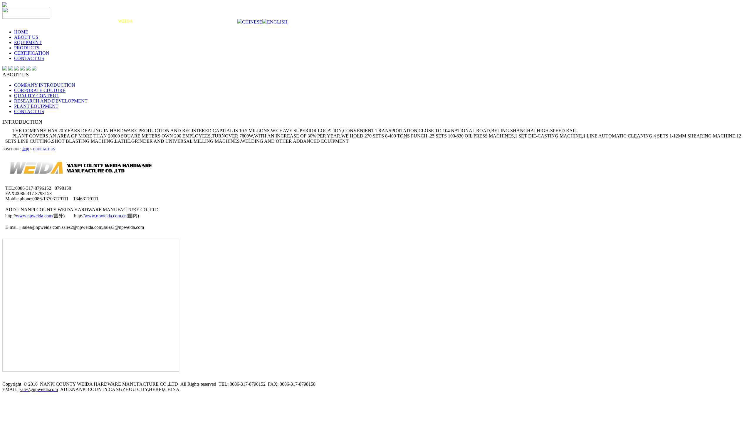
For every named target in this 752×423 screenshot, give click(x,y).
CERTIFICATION (31, 53)
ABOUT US (26, 37)
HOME (21, 31)
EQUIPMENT (28, 42)
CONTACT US (29, 58)
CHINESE (252, 21)
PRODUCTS (26, 47)
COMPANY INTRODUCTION (44, 85)
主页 (25, 149)
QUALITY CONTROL (36, 95)
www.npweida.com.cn (106, 215)
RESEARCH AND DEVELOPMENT (51, 100)
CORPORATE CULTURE (40, 90)
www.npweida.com (34, 215)
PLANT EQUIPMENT (36, 106)
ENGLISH (277, 21)
